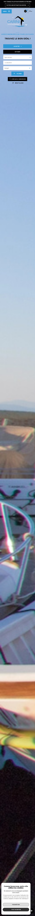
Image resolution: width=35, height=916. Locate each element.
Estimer (17, 52)
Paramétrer (16, 904)
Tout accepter (16, 909)
